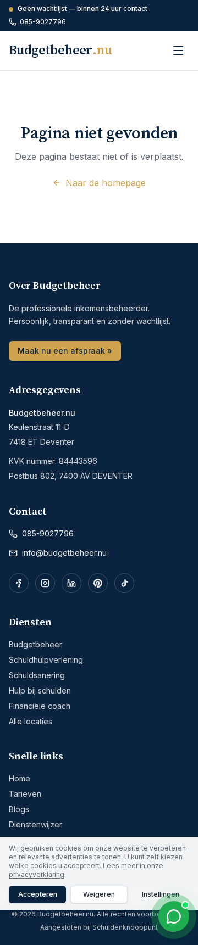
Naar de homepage (105, 182)
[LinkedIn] (71, 583)
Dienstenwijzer (35, 824)
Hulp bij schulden (40, 690)
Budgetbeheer (35, 644)
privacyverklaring (36, 874)
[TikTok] (124, 583)
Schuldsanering (37, 675)
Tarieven (25, 793)
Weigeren (99, 894)
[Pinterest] (98, 583)
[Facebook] (19, 583)
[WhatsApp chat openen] (173, 916)
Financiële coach (39, 706)
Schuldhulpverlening (46, 659)
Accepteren (37, 894)
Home (19, 778)
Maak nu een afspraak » (65, 350)
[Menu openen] (178, 50)
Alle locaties (30, 721)
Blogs (19, 809)
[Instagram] (45, 583)
